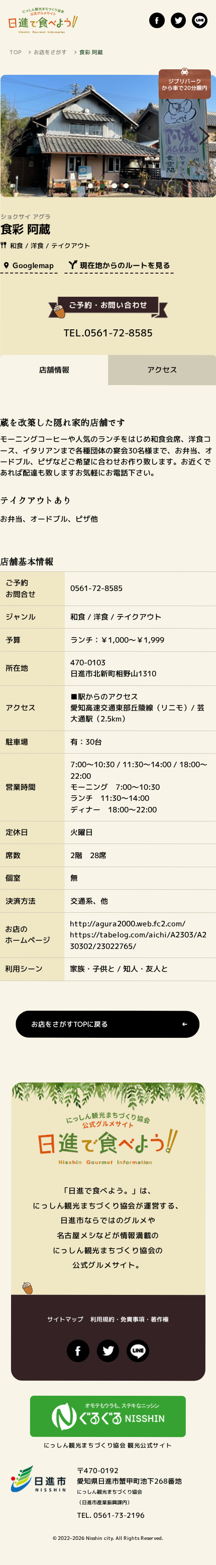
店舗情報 (54, 370)
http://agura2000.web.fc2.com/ (128, 923)
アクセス (162, 370)
